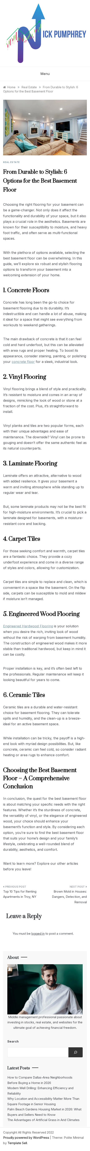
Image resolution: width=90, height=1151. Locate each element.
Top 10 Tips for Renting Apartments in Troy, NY (19, 894)
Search (13, 1041)
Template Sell (17, 1143)
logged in (38, 933)
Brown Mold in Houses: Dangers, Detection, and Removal (69, 896)
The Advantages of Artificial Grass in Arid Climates (43, 1120)
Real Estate (11, 162)
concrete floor (23, 362)
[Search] (75, 1052)
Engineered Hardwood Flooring (28, 626)
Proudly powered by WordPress (26, 1138)
